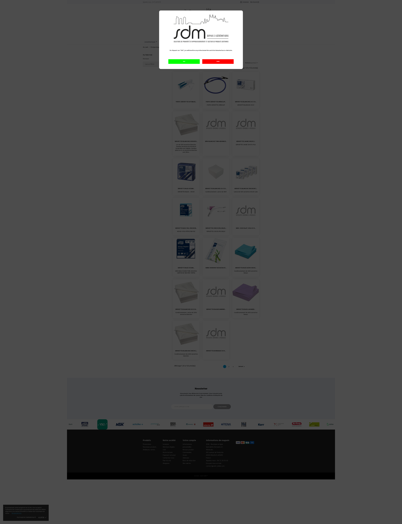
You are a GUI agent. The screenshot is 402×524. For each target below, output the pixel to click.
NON (218, 61)
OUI (184, 61)
